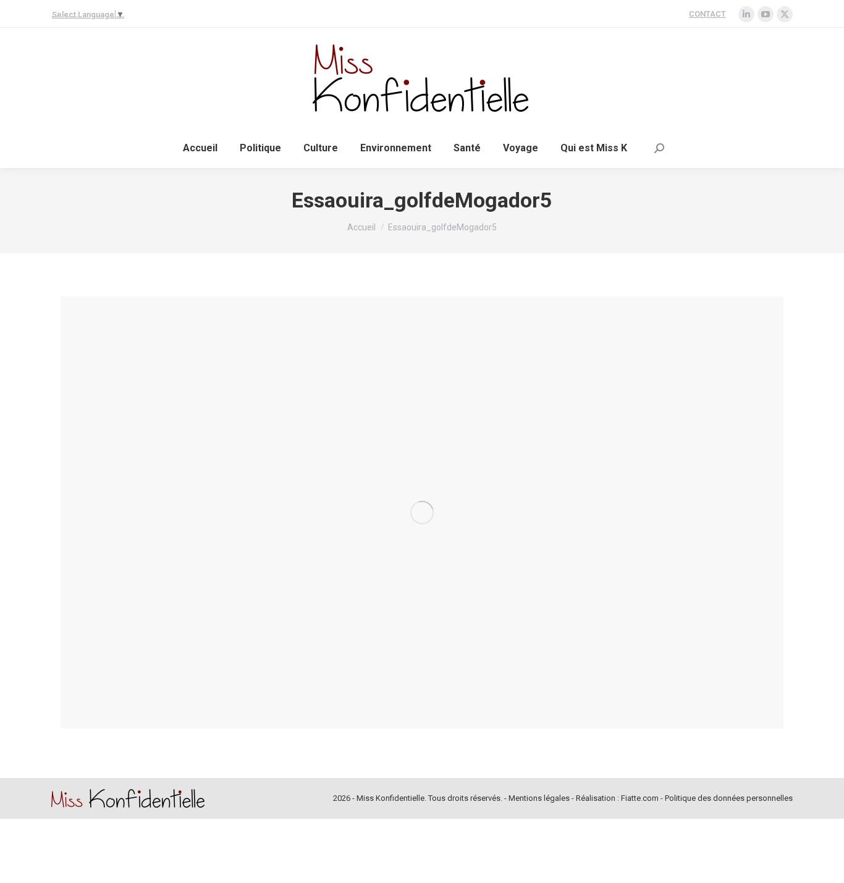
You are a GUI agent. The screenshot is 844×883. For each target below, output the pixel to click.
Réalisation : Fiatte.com (617, 798)
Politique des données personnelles (729, 798)
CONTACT (707, 14)
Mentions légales (539, 798)
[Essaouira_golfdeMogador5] (422, 512)
